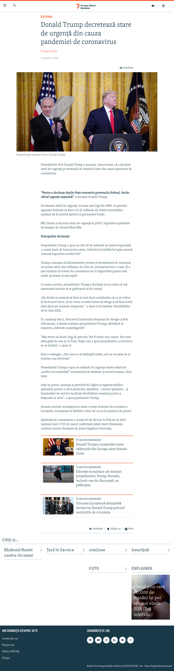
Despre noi (8, 645)
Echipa (6, 658)
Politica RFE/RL (11, 651)
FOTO (94, 568)
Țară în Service (60, 550)
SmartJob (140, 550)
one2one (97, 550)
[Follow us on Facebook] (90, 640)
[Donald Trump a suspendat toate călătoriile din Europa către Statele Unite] (58, 447)
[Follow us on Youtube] (98, 640)
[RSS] (114, 640)
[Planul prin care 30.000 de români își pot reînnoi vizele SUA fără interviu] (151, 597)
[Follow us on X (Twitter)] (130, 640)
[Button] (126, 68)
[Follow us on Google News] (122, 640)
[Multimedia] (153, 5)
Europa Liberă (49, 51)
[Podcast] (163, 5)
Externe (47, 17)
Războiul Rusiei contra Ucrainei (18, 553)
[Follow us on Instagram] (106, 640)
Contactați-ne (10, 638)
